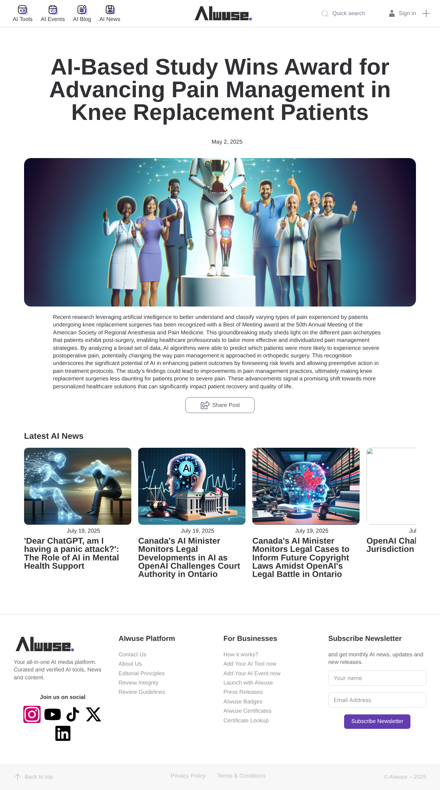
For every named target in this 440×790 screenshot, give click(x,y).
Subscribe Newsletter (377, 721)
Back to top (39, 777)
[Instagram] (32, 714)
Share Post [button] (226, 405)
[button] (426, 13)
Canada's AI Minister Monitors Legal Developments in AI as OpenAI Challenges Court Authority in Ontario (189, 557)
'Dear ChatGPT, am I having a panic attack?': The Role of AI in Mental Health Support (71, 553)
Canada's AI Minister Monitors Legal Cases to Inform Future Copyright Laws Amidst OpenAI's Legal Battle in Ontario (301, 557)
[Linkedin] (63, 733)
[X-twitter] (93, 714)
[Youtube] (52, 714)
